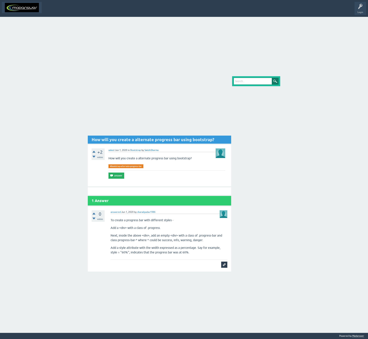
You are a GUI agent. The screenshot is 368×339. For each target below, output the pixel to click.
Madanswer (358, 336)
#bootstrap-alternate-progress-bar (126, 166)
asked (111, 150)
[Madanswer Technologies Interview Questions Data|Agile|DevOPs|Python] (22, 7)
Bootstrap (135, 150)
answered (116, 212)
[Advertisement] (184, 45)
